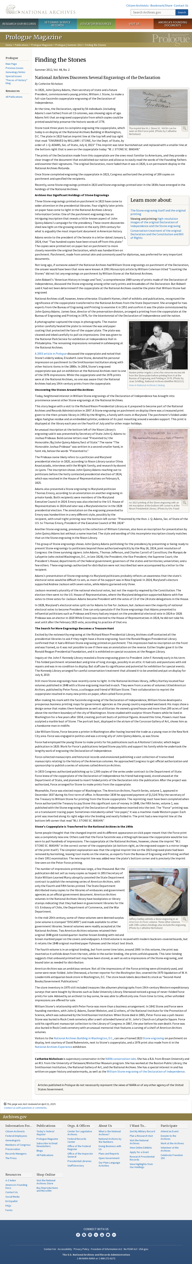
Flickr (114, 1235)
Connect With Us (96, 1229)
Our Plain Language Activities (109, 1164)
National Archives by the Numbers (110, 1140)
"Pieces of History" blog (16, 81)
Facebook (78, 1235)
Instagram (90, 1235)
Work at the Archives (172, 1143)
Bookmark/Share (161, 5)
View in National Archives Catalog (147, 385)
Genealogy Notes (15, 72)
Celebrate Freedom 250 (172, 1156)
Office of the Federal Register (79, 1147)
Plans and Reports (109, 1153)
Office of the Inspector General (80, 1155)
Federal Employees (16, 1135)
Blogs (40, 1150)
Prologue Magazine (42, 45)
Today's (45, 1133)
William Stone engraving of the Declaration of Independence (146, 1071)
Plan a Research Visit (141, 1135)
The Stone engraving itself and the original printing (158, 212)
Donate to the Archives (168, 1137)
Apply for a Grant (139, 1152)
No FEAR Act (130, 1249)
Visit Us (134, 24)
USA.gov (143, 1249)
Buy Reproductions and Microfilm (47, 1189)
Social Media (12, 1196)
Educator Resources (96, 24)
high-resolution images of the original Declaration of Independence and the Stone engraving (155, 222)
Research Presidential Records (142, 1158)
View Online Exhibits (141, 1147)
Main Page (11, 64)
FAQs (8, 1205)
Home (9, 45)
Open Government (109, 1158)
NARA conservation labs (120, 1059)
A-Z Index (10, 1180)
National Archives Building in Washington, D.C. (83, 1038)
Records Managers (16, 1153)
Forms (9, 1210)
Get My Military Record (142, 1131)
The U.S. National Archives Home (40, 9)
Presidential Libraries (80, 1161)
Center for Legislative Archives (80, 1133)
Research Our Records (19, 24)
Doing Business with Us (110, 1147)
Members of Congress (18, 1144)
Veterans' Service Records (58, 23)
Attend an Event (169, 1131)
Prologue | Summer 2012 (68, 45)
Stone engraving (153, 1038)
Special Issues (14, 76)
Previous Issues (14, 68)
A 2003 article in (51, 353)
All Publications (14, 96)
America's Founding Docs (16, 1186)
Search (182, 12)
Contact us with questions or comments (25, 1107)
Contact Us (181, 5)
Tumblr (96, 1235)
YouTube (102, 1235)
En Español (11, 1201)
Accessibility (65, 1249)
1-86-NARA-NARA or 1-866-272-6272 (96, 1258)
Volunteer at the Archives (170, 1149)
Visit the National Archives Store (46, 1182)
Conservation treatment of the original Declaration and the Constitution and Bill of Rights (157, 234)
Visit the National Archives (139, 1142)
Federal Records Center (77, 1140)
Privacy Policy (81, 1249)
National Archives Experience (53, 1047)
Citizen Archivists (137, 5)
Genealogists (12, 1140)
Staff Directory (76, 1165)
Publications (21, 45)
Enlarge (185, 128)
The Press (11, 1158)
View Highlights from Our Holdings (141, 1165)
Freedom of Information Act (106, 1249)
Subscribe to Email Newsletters (47, 1145)
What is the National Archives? (110, 1133)
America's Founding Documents (172, 23)
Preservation (12, 1149)
